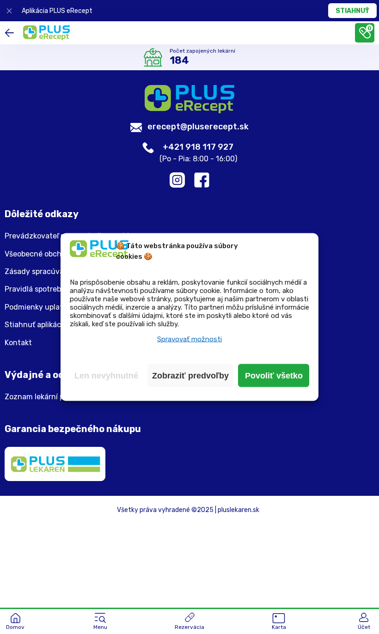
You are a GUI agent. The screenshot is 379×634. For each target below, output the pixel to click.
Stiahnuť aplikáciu (36, 325)
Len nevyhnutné (106, 375)
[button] (100, 622)
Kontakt (18, 343)
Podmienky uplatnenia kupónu (57, 307)
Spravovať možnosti (189, 339)
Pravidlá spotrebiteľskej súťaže (58, 289)
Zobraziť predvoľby (190, 375)
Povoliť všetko (274, 375)
